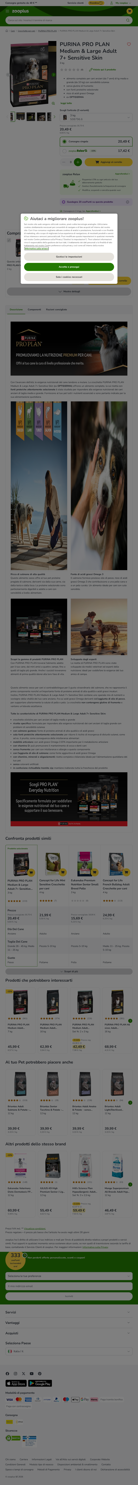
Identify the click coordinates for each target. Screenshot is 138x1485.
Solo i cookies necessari (69, 277)
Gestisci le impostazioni (69, 256)
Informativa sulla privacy (36, 248)
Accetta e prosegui (69, 266)
